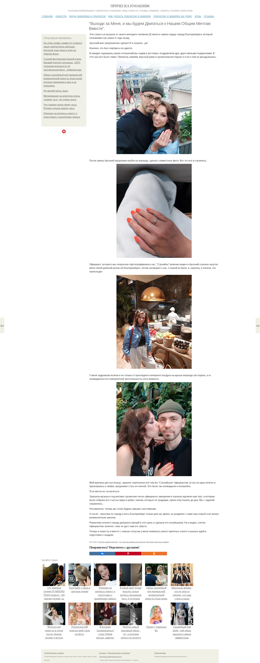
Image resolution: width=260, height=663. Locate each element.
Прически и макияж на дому (172, 16)
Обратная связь (160, 653)
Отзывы (209, 16)
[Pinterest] (128, 553)
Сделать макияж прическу (108, 542)
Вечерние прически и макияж (157, 542)
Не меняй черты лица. (55, 91)
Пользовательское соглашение (118, 653)
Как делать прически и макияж (129, 16)
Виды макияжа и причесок (87, 16)
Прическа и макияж (130, 5)
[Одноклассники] (154, 553)
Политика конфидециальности (110, 656)
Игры (198, 16)
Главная (47, 16)
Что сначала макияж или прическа (132, 542)
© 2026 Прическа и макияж (54, 653)
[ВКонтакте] (102, 553)
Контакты (102, 653)
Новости (61, 16)
